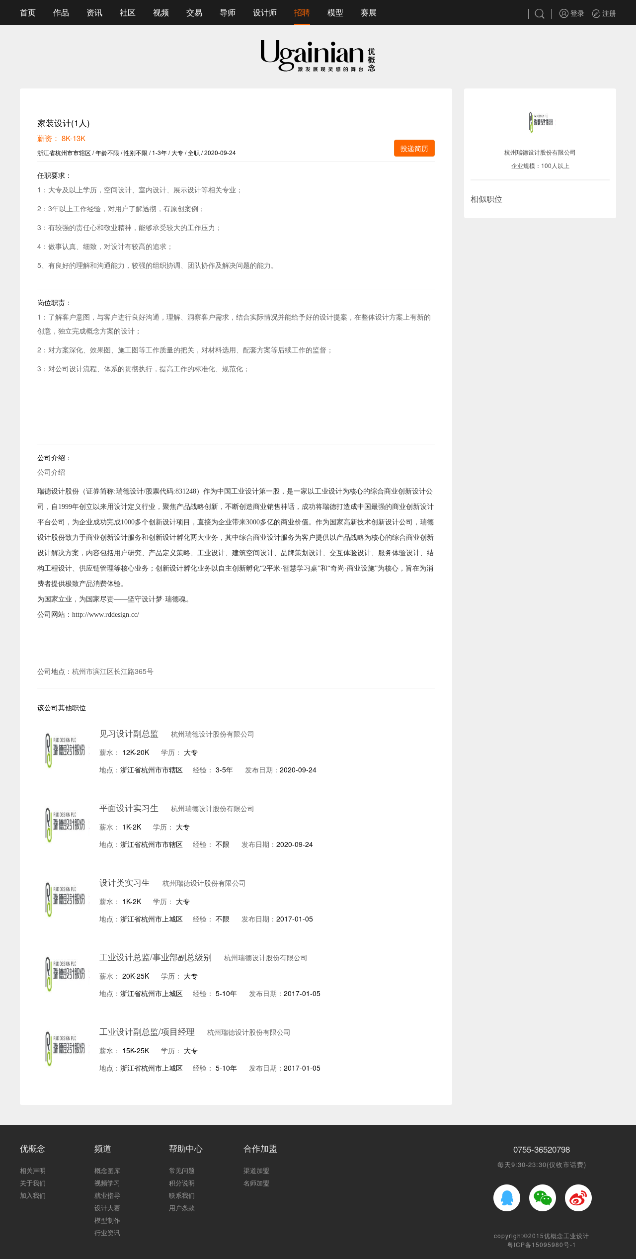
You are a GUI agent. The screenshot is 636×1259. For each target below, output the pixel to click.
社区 (128, 12)
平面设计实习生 (129, 807)
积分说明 (182, 1182)
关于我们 (33, 1182)
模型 (335, 12)
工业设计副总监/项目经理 (147, 1031)
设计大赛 (107, 1207)
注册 (608, 13)
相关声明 (33, 1170)
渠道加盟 (256, 1170)
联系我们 (182, 1195)
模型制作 (107, 1220)
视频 (161, 12)
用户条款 (182, 1207)
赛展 (369, 12)
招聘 (302, 12)
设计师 (265, 12)
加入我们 (33, 1195)
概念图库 (107, 1170)
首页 (28, 12)
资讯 (94, 12)
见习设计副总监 (129, 733)
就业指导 (107, 1195)
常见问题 (182, 1170)
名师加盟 (256, 1182)
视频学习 (107, 1182)
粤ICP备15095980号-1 (541, 1244)
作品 (61, 12)
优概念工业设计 (566, 1235)
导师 (228, 12)
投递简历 (414, 148)
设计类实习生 (124, 882)
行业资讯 (107, 1232)
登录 (576, 13)
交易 (194, 12)
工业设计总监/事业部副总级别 (155, 956)
